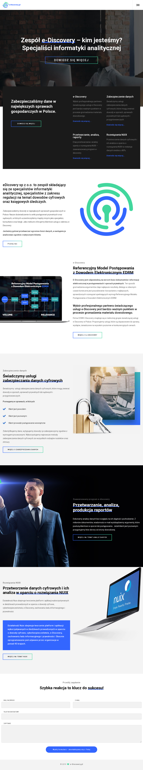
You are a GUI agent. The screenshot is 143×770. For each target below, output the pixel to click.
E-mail (77, 700)
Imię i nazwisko (9, 700)
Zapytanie (7, 723)
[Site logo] (11, 5)
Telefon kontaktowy (11, 712)
